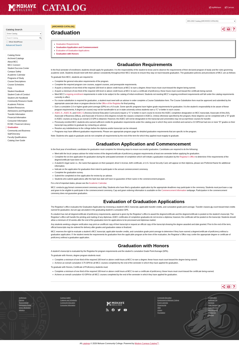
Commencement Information (173, 190)
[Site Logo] (47, 7)
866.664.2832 (213, 310)
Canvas (230, 7)
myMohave (216, 7)
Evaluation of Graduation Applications (72, 51)
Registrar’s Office (187, 157)
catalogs (86, 343)
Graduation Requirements (67, 44)
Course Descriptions (17, 81)
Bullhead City (212, 300)
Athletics (22, 310)
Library (159, 310)
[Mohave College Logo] (115, 303)
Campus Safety (14, 72)
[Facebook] (113, 310)
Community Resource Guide (20, 101)
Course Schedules (16, 85)
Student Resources (16, 108)
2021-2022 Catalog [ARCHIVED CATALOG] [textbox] (202, 21)
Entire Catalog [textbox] (12, 34)
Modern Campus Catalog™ (147, 343)
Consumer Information (17, 121)
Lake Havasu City (214, 305)
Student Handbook (16, 91)
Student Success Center (18, 68)
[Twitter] (119, 310)
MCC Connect (14, 65)
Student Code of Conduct (19, 94)
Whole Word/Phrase (16, 42)
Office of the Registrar (111, 103)
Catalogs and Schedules (68, 300)
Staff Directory (14, 134)
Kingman (211, 303)
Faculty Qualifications (17, 137)
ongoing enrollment (74, 94)
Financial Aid (161, 305)
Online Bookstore (25, 308)
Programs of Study (16, 78)
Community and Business (19, 131)
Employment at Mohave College (168, 300)
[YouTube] (126, 310)
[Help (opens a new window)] (234, 29)
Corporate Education (164, 298)
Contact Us (212, 313)
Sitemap (211, 315)
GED (159, 308)
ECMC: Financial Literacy (19, 124)
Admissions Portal (25, 305)
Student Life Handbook (18, 98)
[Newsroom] (107, 310)
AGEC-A (58, 113)
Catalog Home (14, 55)
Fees (10, 88)
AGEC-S (80, 113)
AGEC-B (67, 113)
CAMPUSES (212, 298)
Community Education (67, 303)
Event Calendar (162, 303)
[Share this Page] (223, 29)
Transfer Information (16, 114)
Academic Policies (16, 104)
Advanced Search (14, 45)
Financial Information (17, 117)
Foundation (161, 313)
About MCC (13, 62)
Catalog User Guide (16, 140)
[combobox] (211, 21)
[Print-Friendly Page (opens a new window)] (228, 29)
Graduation (13, 127)
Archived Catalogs (16, 58)
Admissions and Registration (20, 111)
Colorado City (213, 308)
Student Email (23, 303)
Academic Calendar (16, 75)
